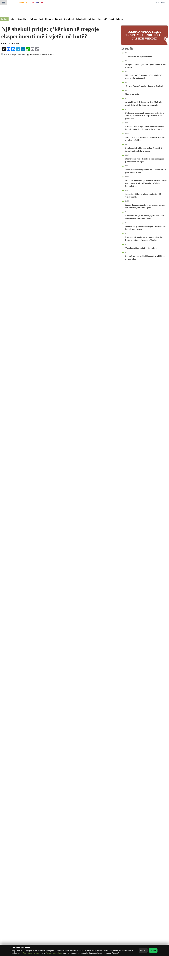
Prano (153, 950)
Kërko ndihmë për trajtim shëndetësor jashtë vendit (144, 35)
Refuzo (143, 950)
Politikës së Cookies (54, 953)
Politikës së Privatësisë (32, 953)
